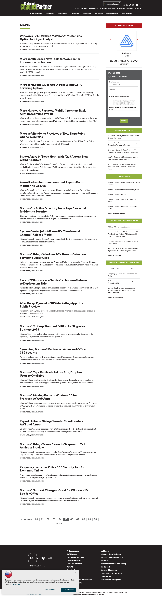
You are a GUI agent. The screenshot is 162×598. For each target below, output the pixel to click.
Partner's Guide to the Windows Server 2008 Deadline (124, 184)
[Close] (75, 572)
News (77, 8)
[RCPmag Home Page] (36, 6)
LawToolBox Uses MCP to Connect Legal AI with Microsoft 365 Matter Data (123, 158)
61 (42, 519)
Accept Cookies (68, 590)
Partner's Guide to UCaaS (117, 194)
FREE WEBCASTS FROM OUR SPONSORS (124, 221)
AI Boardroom (73, 551)
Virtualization (127, 14)
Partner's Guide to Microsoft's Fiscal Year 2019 (122, 208)
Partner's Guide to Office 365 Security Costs (123, 190)
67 (77, 519)
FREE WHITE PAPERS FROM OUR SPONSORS (124, 263)
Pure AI (70, 567)
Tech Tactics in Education (111, 573)
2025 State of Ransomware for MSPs (121, 269)
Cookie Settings (50, 590)
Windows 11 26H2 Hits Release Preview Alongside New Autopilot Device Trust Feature (122, 167)
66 (71, 519)
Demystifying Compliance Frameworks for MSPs (122, 275)
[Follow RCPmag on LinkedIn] (124, 5)
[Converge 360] (39, 558)
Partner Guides (124, 176)
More (137, 8)
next (137, 40)
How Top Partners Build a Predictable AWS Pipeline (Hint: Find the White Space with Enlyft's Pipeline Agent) (123, 234)
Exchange (75, 14)
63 (54, 519)
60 (36, 519)
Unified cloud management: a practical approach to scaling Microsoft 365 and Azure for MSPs (121, 290)
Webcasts (103, 8)
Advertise (130, 8)
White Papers (93, 8)
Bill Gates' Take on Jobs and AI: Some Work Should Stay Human (123, 137)
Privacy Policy (124, 96)
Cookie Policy (89, 592)
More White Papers (115, 298)
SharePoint (87, 14)
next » (59, 524)
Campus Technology (75, 557)
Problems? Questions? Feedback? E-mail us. (88, 595)
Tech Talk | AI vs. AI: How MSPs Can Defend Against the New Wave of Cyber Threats (123, 250)
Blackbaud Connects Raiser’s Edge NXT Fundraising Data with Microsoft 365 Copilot (124, 151)
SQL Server (99, 14)
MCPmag (105, 561)
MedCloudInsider (74, 564)
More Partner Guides (116, 214)
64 (60, 519)
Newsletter (121, 8)
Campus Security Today (111, 554)
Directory (111, 8)
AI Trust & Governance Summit (118, 227)
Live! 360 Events (74, 561)
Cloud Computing (36, 14)
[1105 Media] (36, 566)
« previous (26, 519)
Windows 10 (50, 14)
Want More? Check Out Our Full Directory (124, 62)
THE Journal (106, 577)
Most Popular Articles (124, 130)
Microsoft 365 (63, 14)
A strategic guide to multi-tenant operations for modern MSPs (123, 282)
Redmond (105, 567)
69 (89, 519)
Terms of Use (101, 592)
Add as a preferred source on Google (113, 3)
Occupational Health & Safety (113, 564)
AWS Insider (72, 554)
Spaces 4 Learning (109, 570)
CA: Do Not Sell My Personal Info (116, 592)
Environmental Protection (112, 557)
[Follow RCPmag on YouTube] (137, 5)
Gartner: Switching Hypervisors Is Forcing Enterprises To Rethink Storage (122, 144)
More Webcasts (114, 256)
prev (111, 40)
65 (65, 519)
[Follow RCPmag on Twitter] (127, 5)
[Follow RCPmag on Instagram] (133, 5)
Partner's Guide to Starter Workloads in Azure (122, 201)
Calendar (84, 8)
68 (83, 519)
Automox (124, 53)
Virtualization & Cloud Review (79, 580)
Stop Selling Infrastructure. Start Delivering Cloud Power (123, 243)
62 (48, 519)
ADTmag (105, 551)
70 (95, 519)
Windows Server (112, 14)
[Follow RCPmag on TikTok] (130, 5)
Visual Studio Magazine (111, 580)
